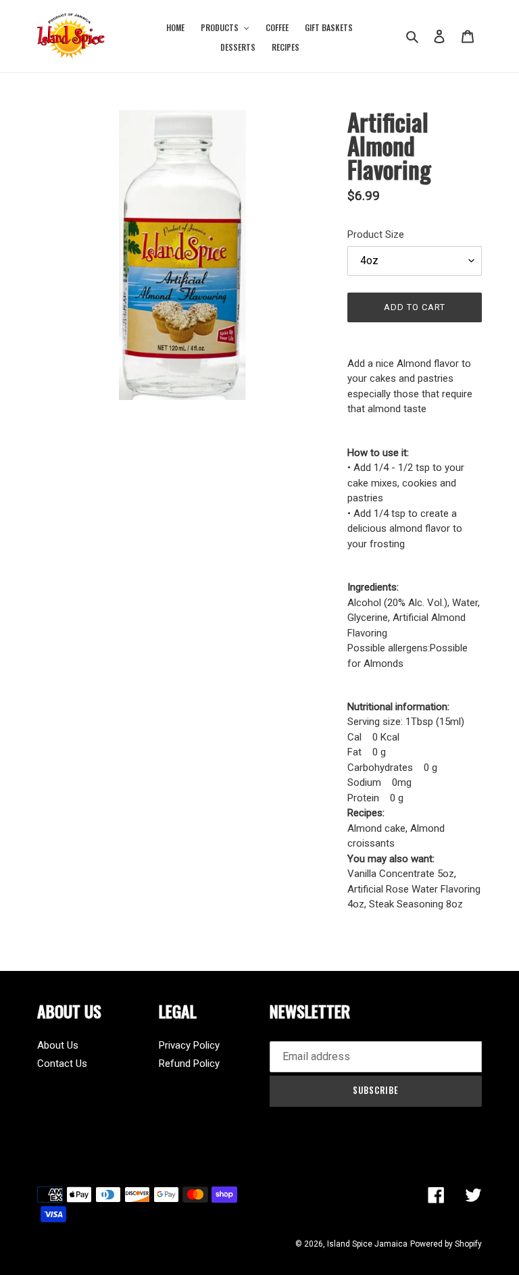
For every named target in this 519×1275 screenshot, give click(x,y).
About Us (57, 1045)
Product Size (375, 234)
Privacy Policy (189, 1045)
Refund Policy (189, 1063)
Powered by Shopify (446, 1244)
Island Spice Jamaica (367, 1244)
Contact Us (62, 1063)
